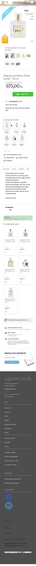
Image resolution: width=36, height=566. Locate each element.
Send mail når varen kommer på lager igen (18, 109)
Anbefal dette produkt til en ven (18, 320)
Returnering (8, 428)
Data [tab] (28, 169)
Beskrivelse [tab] (6, 169)
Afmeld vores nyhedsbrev (12, 483)
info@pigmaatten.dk (10, 389)
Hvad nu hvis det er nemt (11, 460)
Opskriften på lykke (10, 452)
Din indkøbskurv (32, 2)
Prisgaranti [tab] (21, 169)
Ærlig (10, 210)
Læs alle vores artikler (11, 465)
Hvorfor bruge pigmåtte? (11, 456)
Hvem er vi (7, 412)
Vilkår (6, 416)
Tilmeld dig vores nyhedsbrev (13, 479)
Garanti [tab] (14, 169)
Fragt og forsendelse (10, 424)
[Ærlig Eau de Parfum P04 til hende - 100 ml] (18, 27)
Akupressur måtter (10, 438)
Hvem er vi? (9, 521)
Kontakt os (7, 408)
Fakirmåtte (7, 442)
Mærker (7, 420)
